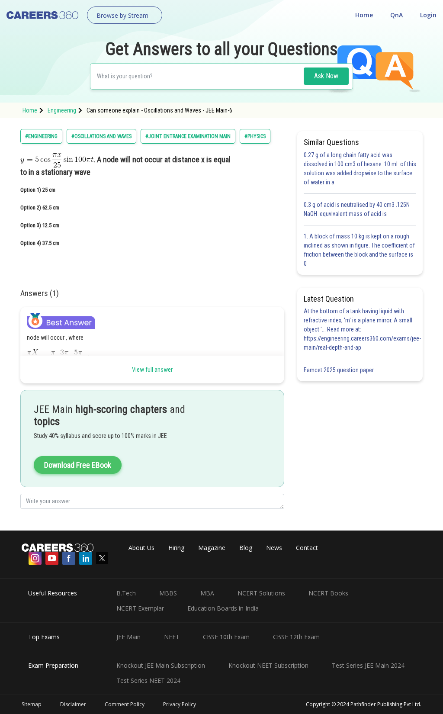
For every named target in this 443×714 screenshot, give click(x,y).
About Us (141, 548)
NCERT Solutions (261, 593)
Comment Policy (124, 704)
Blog (245, 548)
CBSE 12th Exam (296, 637)
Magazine (211, 548)
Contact (307, 548)
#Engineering (41, 136)
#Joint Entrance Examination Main (188, 136)
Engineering (62, 110)
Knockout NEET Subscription (268, 665)
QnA (396, 15)
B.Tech (126, 593)
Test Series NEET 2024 (148, 680)
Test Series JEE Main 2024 (368, 665)
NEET (172, 637)
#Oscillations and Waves (101, 136)
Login (428, 15)
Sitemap (32, 704)
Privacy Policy (179, 704)
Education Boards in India (223, 608)
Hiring (176, 548)
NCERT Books (328, 593)
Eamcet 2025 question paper (339, 370)
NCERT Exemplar (140, 608)
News (274, 548)
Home (364, 15)
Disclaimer (73, 704)
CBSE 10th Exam (226, 637)
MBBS (168, 593)
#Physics (255, 136)
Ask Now (326, 76)
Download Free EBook (77, 465)
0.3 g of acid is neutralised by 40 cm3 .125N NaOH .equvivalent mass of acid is (357, 209)
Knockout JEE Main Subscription (160, 665)
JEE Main (128, 637)
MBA (207, 593)
